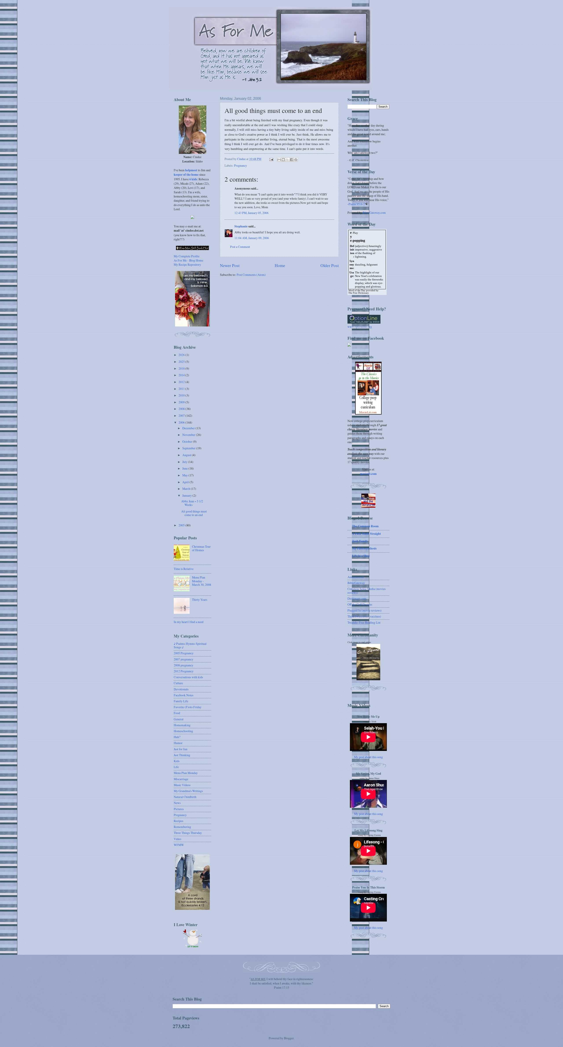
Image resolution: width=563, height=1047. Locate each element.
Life (176, 767)
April (186, 482)
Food (177, 713)
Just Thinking (182, 755)
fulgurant (372, 264)
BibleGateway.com (374, 212)
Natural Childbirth (185, 797)
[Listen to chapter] (367, 204)
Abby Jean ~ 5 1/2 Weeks (192, 503)
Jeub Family (360, 541)
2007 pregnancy (183, 659)
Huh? (177, 737)
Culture (178, 683)
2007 (182, 415)
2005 (182, 525)
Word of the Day (356, 290)
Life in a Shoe (361, 556)
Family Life (181, 701)
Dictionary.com (356, 598)
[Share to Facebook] (291, 159)
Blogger (289, 1038)
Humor (178, 743)
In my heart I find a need (188, 622)
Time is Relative (184, 569)
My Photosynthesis (364, 548)
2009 (182, 402)
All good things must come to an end (194, 513)
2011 (182, 389)
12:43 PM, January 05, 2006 (251, 213)
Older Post (329, 265)
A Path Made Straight (366, 533)
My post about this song (368, 757)
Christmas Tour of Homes (201, 548)
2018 (182, 368)
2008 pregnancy (183, 665)
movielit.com (368, 474)
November (189, 435)
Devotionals (181, 689)
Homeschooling (183, 731)
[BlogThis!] (283, 159)
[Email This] (279, 159)
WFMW (179, 845)
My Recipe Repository (187, 264)
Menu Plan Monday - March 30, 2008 (201, 581)
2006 (182, 422)
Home (280, 265)
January (187, 495)
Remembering (182, 827)
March (186, 489)
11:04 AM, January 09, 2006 (251, 238)
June (185, 468)
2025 (182, 361)
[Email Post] (271, 159)
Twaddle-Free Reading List (363, 622)
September (189, 448)
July (185, 462)
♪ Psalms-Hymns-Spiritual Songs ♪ (190, 645)
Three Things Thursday (188, 833)
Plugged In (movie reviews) (364, 610)
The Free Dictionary (358, 293)
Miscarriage (181, 779)
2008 (182, 409)
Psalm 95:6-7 (357, 204)
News (177, 803)
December (189, 428)
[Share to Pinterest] (296, 159)
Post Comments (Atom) (251, 275)
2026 (182, 355)
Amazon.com (355, 577)
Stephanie (241, 226)
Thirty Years (199, 599)
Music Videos (182, 785)
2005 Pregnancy (184, 653)
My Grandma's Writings (188, 791)
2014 (182, 375)
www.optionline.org (359, 326)
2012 (182, 382)
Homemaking (182, 725)
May (185, 475)
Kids (176, 761)
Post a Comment (240, 247)
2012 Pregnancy (184, 671)
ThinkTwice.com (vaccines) (364, 616)
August (187, 455)
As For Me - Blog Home (188, 260)
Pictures (179, 809)
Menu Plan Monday (186, 773)
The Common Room (365, 526)
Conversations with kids (188, 677)
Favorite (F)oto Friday (187, 707)
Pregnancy (240, 165)
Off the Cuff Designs (359, 604)
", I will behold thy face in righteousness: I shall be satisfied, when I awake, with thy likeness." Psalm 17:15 (281, 983)
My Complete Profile (186, 256)
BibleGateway (356, 583)
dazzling (360, 264)
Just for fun (180, 749)
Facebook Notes (183, 695)
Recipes (178, 821)
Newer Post (229, 265)
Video (177, 839)
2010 (182, 395)
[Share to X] (287, 159)
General (178, 719)
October (187, 441)
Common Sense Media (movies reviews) (366, 591)
